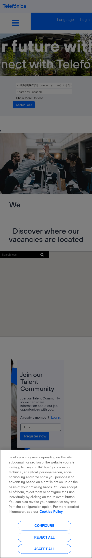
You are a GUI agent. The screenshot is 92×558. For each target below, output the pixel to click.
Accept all (44, 548)
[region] (46, 504)
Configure (44, 525)
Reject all (44, 537)
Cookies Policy (51, 511)
